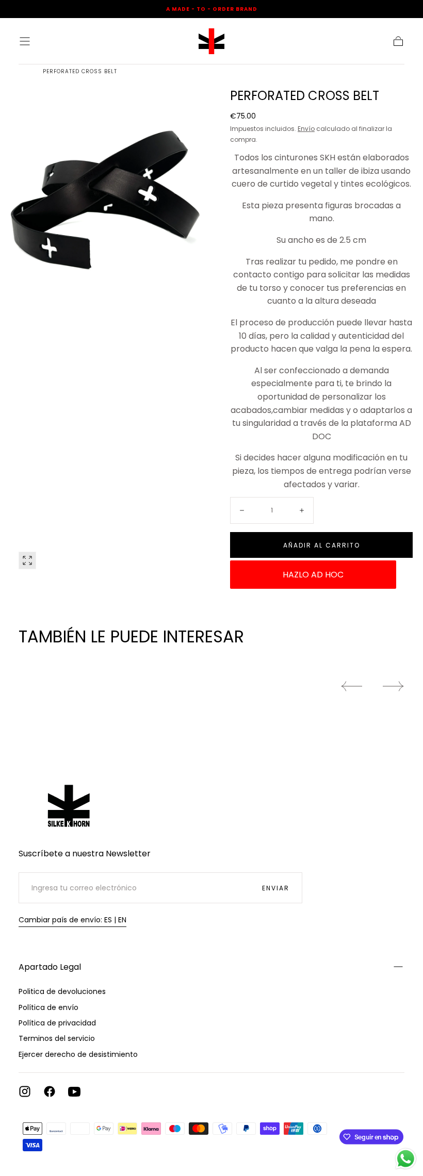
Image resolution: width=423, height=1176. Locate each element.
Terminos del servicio (57, 1038)
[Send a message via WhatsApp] (406, 1159)
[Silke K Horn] (70, 798)
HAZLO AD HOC (313, 575)
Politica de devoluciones (62, 991)
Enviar (275, 888)
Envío (306, 128)
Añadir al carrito (321, 545)
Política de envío (48, 1007)
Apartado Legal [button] (50, 967)
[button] (25, 41)
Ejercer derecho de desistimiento (78, 1054)
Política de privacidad (57, 1023)
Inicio (21, 71)
